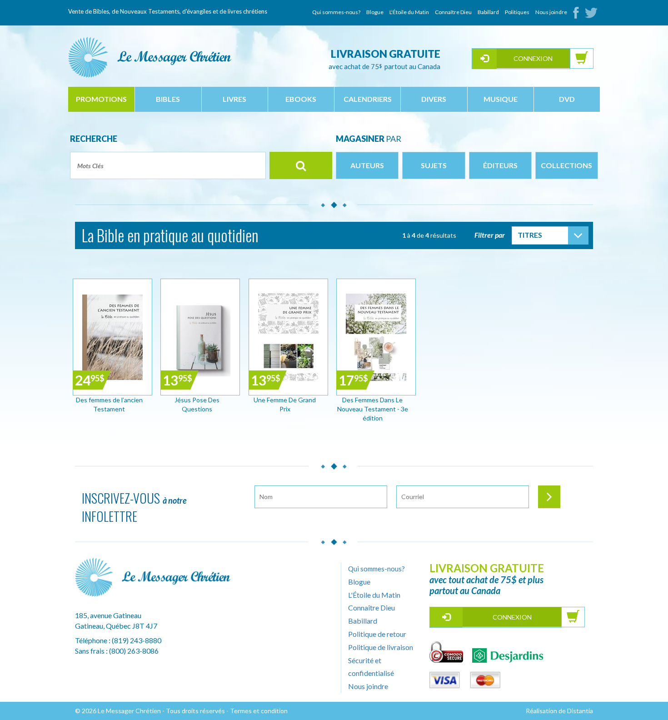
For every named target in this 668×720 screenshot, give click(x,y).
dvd (567, 99)
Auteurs (367, 165)
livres (234, 99)
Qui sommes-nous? (336, 12)
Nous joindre (551, 12)
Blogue (375, 12)
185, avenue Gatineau (108, 615)
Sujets (434, 165)
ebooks (300, 99)
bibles (168, 99)
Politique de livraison (380, 647)
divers (433, 99)
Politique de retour (377, 634)
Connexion (533, 58)
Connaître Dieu (453, 12)
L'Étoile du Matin (409, 12)
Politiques (517, 12)
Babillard (488, 12)
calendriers (368, 99)
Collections (566, 165)
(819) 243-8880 (136, 640)
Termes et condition (259, 711)
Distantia (580, 711)
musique (501, 99)
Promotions (101, 99)
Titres (530, 234)
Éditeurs (500, 165)
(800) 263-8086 (134, 650)
